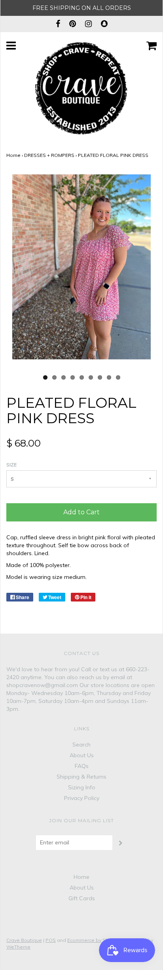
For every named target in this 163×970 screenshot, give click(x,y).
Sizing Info (81, 787)
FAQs (82, 766)
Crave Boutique (24, 940)
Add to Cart (81, 512)
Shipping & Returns (81, 776)
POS (50, 940)
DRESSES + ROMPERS (49, 155)
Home (13, 155)
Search (81, 744)
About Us (82, 755)
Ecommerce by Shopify (93, 940)
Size (11, 465)
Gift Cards (81, 898)
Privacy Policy (81, 798)
